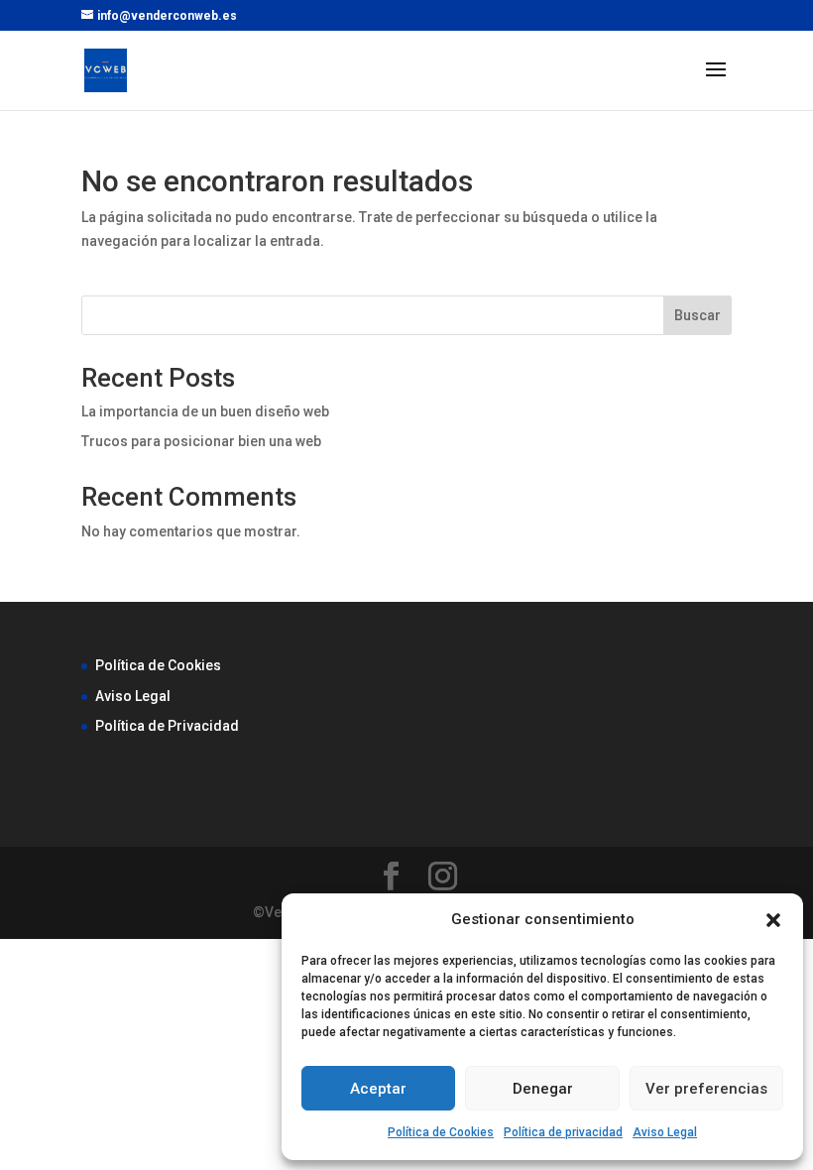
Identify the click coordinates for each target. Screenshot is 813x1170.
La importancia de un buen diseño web (205, 411)
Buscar (697, 315)
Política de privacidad (563, 1132)
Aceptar (378, 1089)
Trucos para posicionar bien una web (201, 441)
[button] (773, 920)
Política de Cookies (441, 1132)
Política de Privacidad (167, 726)
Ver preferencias (706, 1089)
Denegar (543, 1089)
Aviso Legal (665, 1132)
